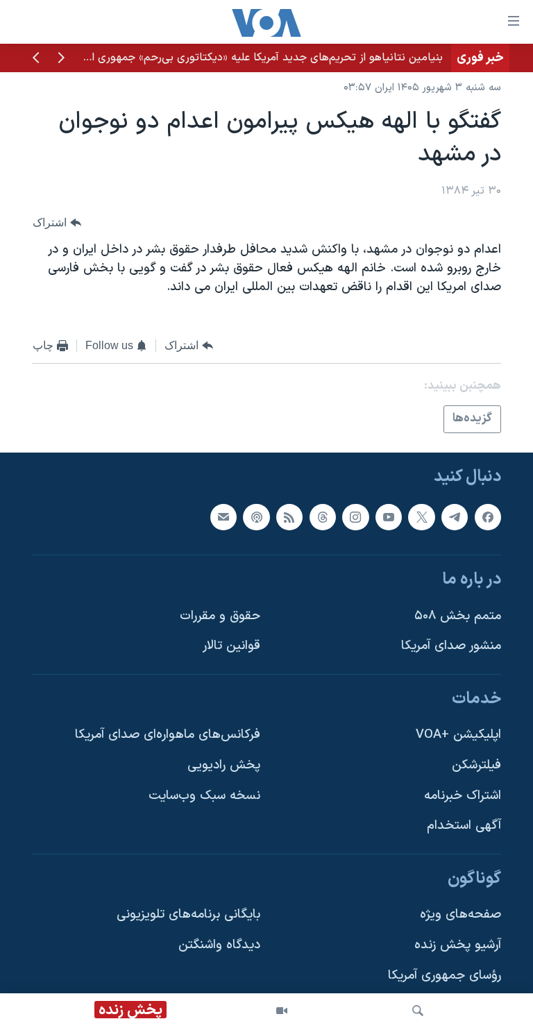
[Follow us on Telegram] (454, 516)
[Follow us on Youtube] (388, 516)
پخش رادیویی (223, 765)
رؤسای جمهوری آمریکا (444, 975)
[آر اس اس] (289, 516)
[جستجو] (418, 1010)
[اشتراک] (223, 516)
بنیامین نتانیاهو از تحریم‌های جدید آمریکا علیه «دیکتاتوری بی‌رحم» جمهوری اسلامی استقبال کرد (225, 57)
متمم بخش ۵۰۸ (457, 616)
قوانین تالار (231, 646)
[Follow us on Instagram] (355, 516)
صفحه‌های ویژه (460, 914)
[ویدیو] (282, 1010)
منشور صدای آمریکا (451, 646)
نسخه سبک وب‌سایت (204, 795)
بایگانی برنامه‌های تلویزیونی (188, 914)
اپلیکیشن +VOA (458, 734)
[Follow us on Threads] (323, 516)
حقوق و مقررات (220, 616)
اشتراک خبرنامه (462, 795)
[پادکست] (256, 516)
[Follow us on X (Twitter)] (421, 516)
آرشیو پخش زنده (457, 945)
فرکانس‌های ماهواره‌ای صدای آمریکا (167, 734)
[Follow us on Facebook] (488, 516)
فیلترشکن (476, 765)
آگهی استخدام (464, 825)
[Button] (57, 222)
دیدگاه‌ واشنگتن (219, 945)
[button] (61, 59)
